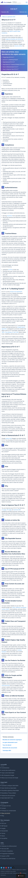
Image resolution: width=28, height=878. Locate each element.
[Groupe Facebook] (4, 868)
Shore (3, 836)
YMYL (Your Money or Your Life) (10, 332)
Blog (3, 815)
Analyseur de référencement (9, 846)
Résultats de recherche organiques (12, 739)
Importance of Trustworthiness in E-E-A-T (14, 64)
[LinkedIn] (11, 868)
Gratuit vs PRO (5, 856)
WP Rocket (4, 826)
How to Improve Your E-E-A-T (10, 69)
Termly (3, 833)
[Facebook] (8, 868)
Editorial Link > (23, 12)
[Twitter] (1, 868)
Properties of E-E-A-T (8, 57)
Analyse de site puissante (8, 795)
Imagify (4, 828)
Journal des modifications (8, 770)
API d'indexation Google (8, 775)
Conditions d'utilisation (6, 869)
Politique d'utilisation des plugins (8, 871)
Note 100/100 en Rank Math (9, 788)
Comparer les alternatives (8, 858)
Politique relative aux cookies (19, 869)
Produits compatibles (7, 851)
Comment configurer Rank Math (10, 785)
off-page (9, 509)
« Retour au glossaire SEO (8, 16)
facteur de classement (16, 291)
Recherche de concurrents (10, 747)
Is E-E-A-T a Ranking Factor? (10, 59)
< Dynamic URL (5, 12)
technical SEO (17, 509)
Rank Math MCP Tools (7, 798)
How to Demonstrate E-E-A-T (10, 67)
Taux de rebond (7, 745)
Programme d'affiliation (8, 853)
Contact (4, 808)
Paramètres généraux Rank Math (10, 790)
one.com (4, 823)
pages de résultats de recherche (14, 39)
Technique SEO (7, 750)
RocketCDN (5, 831)
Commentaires (5, 767)
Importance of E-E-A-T (9, 62)
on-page (4, 509)
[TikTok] (13, 868)
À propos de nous (6, 805)
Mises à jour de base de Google (10, 777)
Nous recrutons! (6, 813)
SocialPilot (4, 838)
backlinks (9, 215)
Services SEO (5, 848)
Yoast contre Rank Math (8, 773)
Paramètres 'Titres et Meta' (9, 793)
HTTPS (10, 269)
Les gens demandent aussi (10, 742)
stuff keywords (6, 685)
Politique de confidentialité (9, 810)
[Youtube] (6, 868)
